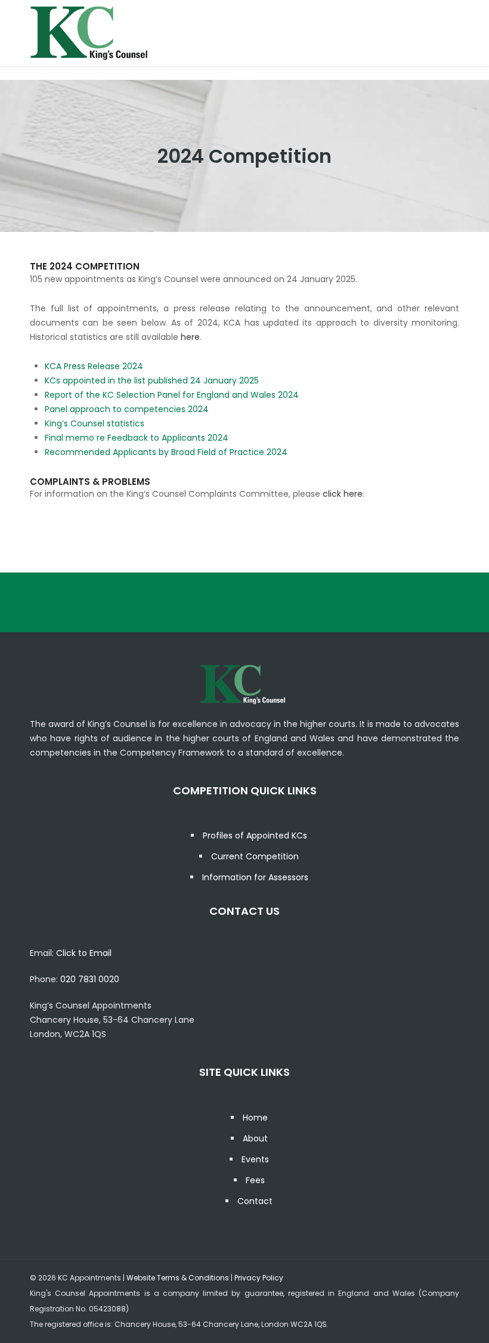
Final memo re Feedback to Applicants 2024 (136, 438)
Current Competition (255, 856)
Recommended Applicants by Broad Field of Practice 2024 (166, 452)
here (190, 337)
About (255, 1138)
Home (255, 1118)
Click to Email (84, 953)
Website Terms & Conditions (177, 1278)
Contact (255, 1201)
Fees (255, 1180)
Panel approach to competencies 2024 (127, 409)
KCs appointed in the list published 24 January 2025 (152, 380)
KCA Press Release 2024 (94, 366)
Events (255, 1159)
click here (343, 494)
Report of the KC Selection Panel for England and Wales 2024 (172, 395)
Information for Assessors (255, 877)
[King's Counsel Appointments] (89, 33)
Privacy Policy (258, 1278)
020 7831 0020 (89, 979)
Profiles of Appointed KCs (255, 835)
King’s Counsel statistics (94, 423)
